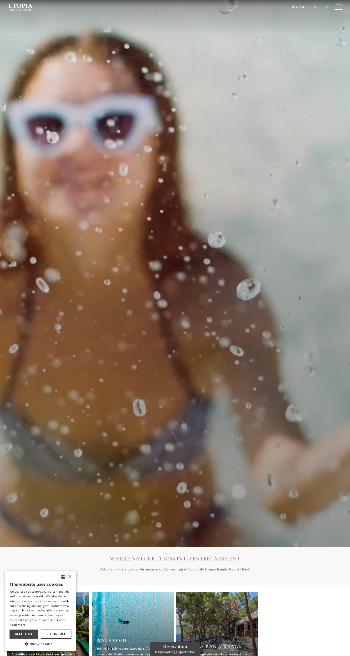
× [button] (69, 577)
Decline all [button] (56, 634)
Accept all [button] (24, 634)
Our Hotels (303, 7)
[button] (40, 644)
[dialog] (40, 611)
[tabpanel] (175, 273)
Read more (17, 625)
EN (325, 7)
